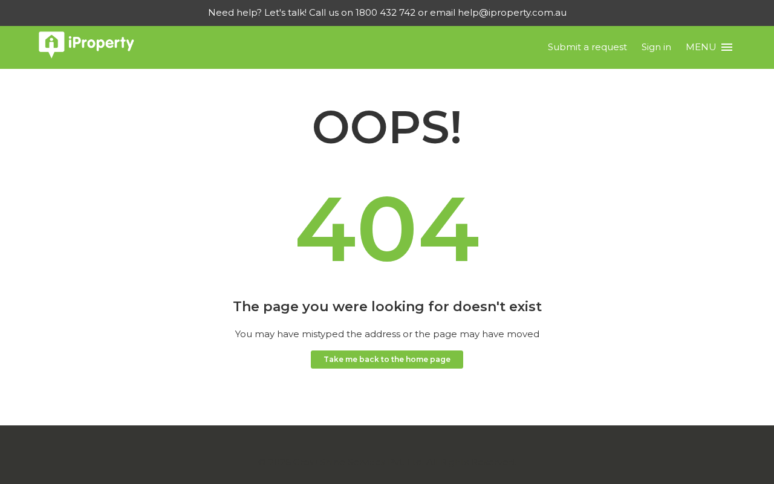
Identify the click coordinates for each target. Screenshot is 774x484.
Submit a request (587, 47)
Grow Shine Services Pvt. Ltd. (358, 462)
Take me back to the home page (387, 359)
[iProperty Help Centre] (86, 47)
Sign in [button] (656, 47)
